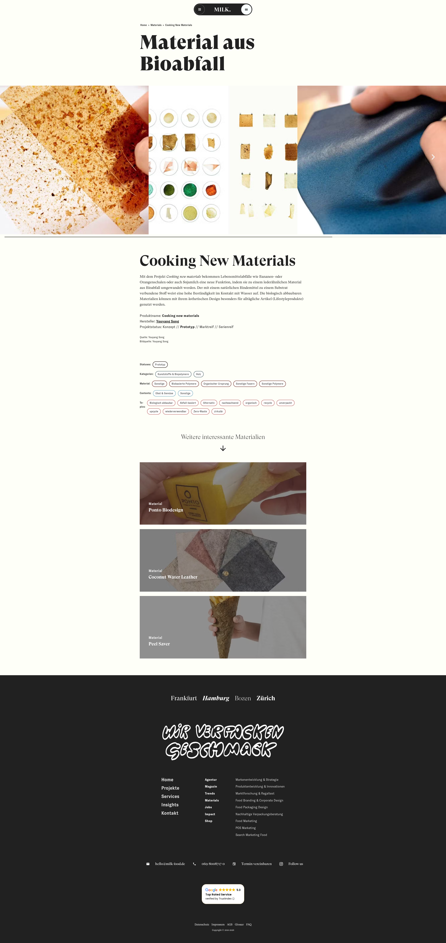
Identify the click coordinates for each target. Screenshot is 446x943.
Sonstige (159, 383)
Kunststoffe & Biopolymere (173, 374)
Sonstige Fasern (245, 383)
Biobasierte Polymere (184, 383)
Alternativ (209, 403)
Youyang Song (167, 321)
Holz (198, 374)
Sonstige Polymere (272, 383)
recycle (268, 403)
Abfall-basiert (188, 403)
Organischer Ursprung (216, 383)
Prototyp (160, 364)
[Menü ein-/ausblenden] (246, 9)
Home (143, 25)
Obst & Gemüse (164, 393)
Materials (156, 25)
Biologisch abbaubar (161, 403)
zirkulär (218, 411)
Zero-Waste (200, 411)
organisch (251, 403)
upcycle (154, 411)
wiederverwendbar (175, 411)
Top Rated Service (218, 895)
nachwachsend (230, 403)
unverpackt (285, 403)
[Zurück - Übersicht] (200, 9)
